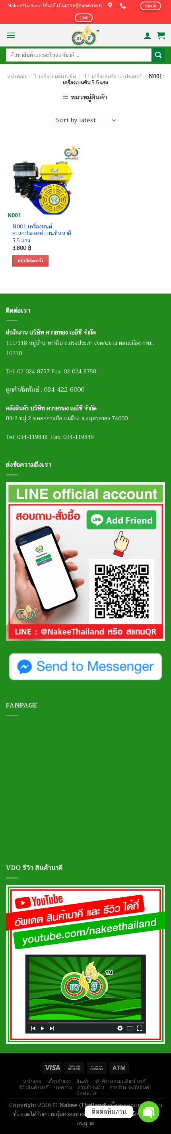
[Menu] (11, 35)
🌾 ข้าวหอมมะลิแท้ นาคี (120, 1081)
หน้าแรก (32, 1081)
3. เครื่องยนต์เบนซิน (54, 76)
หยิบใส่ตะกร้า (30, 261)
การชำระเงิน (91, 1087)
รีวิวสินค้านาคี (34, 1087)
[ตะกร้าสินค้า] (161, 35)
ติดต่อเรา (86, 1093)
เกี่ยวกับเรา (59, 1081)
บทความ (63, 1087)
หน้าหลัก (16, 76)
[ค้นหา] (158, 55)
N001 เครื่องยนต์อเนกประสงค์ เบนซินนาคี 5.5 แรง (41, 233)
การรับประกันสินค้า (131, 1087)
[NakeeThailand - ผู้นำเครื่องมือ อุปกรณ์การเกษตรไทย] (85, 35)
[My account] (148, 35)
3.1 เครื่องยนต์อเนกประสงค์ (112, 76)
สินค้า (82, 1081)
